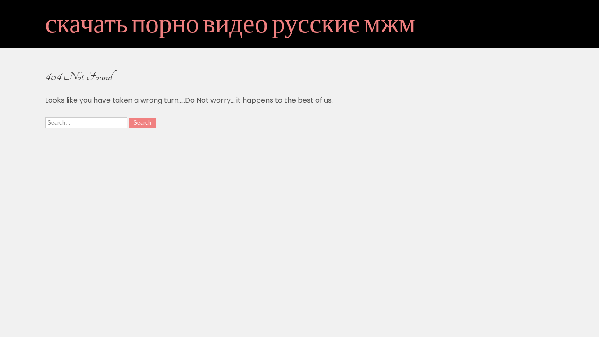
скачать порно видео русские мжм (230, 26)
